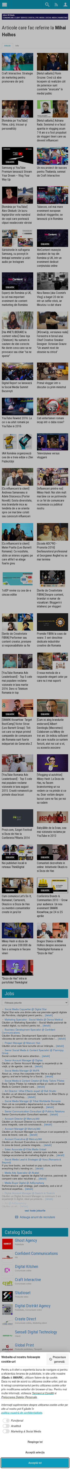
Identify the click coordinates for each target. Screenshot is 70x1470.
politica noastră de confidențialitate (21, 1412)
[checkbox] (12, 1421)
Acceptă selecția (35, 1452)
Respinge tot (35, 1442)
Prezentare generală (59, 1359)
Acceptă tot (35, 1463)
